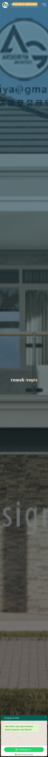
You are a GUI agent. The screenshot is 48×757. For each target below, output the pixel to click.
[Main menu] (43, 5)
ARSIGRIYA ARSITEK (23, 4)
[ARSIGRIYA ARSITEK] (5, 5)
